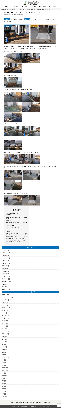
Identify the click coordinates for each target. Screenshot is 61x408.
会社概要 (34, 6)
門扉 (3, 388)
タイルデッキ (5, 315)
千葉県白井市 (5, 273)
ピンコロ (4, 320)
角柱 (3, 383)
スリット (4, 313)
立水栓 (3, 375)
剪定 (3, 344)
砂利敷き (4, 370)
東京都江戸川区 (5, 289)
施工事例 (25, 6)
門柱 (7, 21)
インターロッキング (35, 19)
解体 (3, 386)
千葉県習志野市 (5, 276)
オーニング (4, 302)
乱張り (3, 339)
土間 (53, 19)
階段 (10, 21)
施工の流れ (16, 6)
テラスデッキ (5, 318)
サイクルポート (5, 307)
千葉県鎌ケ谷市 (5, 281)
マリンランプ (5, 331)
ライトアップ (5, 334)
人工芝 (3, 341)
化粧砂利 (4, 347)
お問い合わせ (53, 6)
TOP (12, 9)
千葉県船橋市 (5, 279)
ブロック (49, 19)
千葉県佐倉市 (5, 250)
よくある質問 (43, 6)
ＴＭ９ (3, 396)
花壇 (3, 381)
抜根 (3, 362)
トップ (7, 6)
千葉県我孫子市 (5, 263)
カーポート (4, 305)
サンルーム (4, 310)
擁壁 (3, 365)
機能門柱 (4, 367)
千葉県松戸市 (5, 266)
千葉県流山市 (13, 19)
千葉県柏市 (4, 268)
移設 (3, 373)
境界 (3, 354)
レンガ (3, 336)
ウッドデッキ (5, 300)
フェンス (43, 19)
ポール (3, 328)
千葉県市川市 (5, 260)
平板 (3, 360)
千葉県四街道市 (5, 258)
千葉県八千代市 (5, 252)
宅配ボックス (5, 357)
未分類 (3, 286)
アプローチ (4, 294)
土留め (3, 349)
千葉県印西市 (5, 255)
